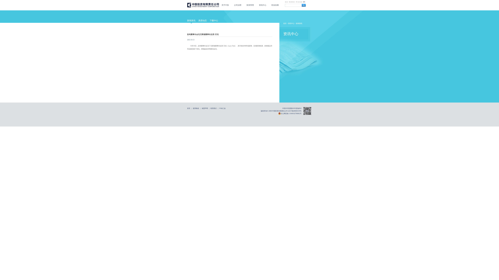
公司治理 (237, 5)
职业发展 (275, 5)
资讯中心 (262, 5)
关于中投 (225, 5)
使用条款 (196, 108)
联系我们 (292, 2)
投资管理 (250, 5)
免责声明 (205, 108)
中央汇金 (222, 108)
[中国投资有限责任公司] (203, 10)
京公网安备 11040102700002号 (291, 113)
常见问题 (299, 2)
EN (304, 2)
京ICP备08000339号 (294, 111)
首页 (286, 2)
